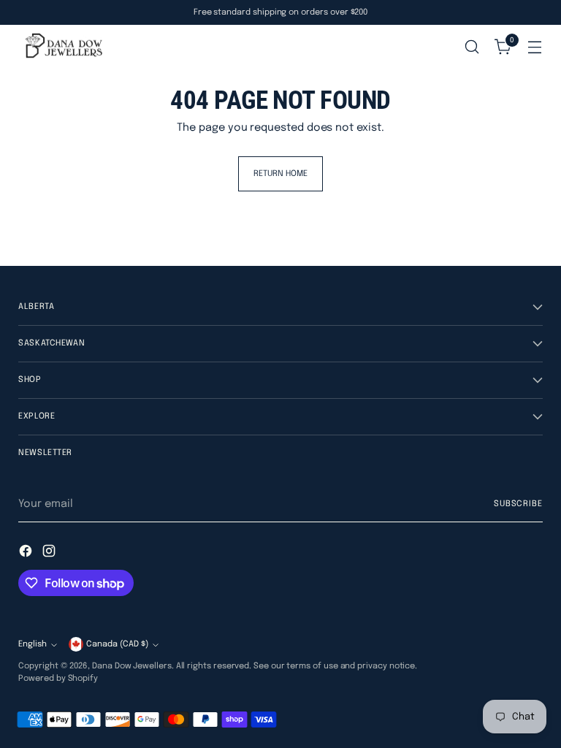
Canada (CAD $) (117, 644)
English (32, 644)
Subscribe (518, 504)
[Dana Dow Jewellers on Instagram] (50, 553)
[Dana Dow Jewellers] (62, 47)
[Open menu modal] (535, 47)
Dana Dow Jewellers (132, 666)
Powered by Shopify (58, 678)
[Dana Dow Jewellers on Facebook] (27, 553)
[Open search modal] (472, 47)
